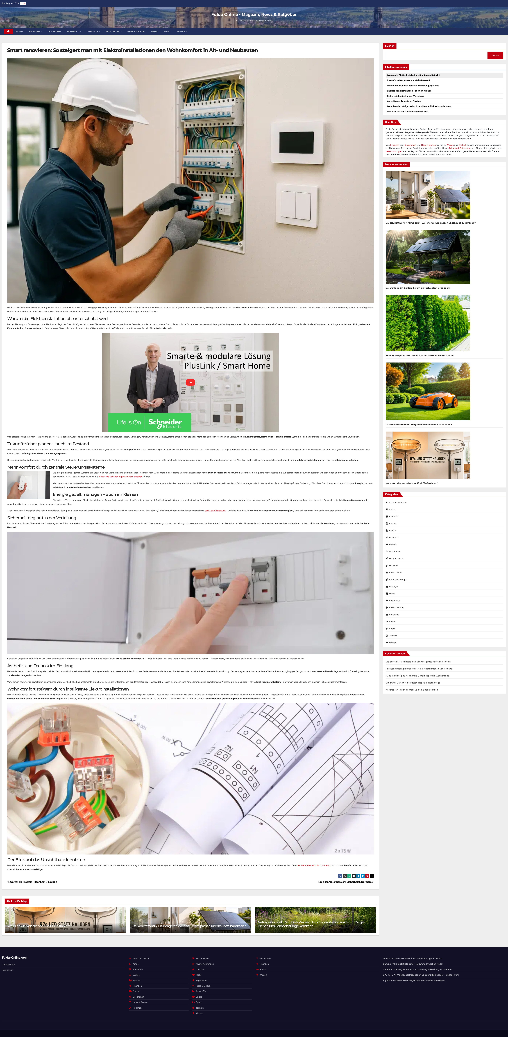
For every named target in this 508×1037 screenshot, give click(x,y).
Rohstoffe (394, 614)
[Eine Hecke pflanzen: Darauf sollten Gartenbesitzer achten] (428, 324)
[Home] (8, 31)
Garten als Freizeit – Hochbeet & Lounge (33, 881)
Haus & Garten (428, 145)
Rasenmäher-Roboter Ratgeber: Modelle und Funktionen (419, 424)
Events (392, 523)
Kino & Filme (395, 572)
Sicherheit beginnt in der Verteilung (405, 96)
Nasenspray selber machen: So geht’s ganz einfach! (412, 689)
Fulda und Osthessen (459, 148)
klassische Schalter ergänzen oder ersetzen (120, 476)
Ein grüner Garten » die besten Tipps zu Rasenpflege (413, 682)
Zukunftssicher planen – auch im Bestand (408, 80)
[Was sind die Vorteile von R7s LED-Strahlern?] (428, 456)
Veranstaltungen (394, 151)
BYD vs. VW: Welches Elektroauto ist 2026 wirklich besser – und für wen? (421, 975)
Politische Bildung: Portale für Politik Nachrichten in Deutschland (419, 668)
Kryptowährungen (398, 579)
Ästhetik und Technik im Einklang (404, 101)
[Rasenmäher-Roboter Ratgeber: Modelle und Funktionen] (428, 393)
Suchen (389, 45)
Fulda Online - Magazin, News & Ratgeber (254, 14)
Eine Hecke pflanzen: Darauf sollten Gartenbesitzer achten (420, 355)
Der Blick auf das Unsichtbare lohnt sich (407, 111)
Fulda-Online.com (15, 957)
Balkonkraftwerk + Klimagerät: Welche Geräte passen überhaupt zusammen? (431, 223)
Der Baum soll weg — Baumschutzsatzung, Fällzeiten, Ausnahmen (181, 926)
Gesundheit (54, 31)
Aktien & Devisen (398, 502)
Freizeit (393, 544)
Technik (462, 145)
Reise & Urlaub (136, 31)
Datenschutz (8, 964)
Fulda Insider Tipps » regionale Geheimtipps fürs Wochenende (417, 675)
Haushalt (73, 31)
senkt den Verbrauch (215, 510)
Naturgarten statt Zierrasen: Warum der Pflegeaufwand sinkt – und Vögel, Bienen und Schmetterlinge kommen (61, 924)
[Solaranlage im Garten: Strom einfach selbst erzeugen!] (428, 258)
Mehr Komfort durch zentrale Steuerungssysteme (413, 85)
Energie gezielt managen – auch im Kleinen (409, 90)
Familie (392, 530)
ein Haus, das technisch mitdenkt (314, 865)
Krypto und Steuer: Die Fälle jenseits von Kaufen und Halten (414, 980)
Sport (167, 31)
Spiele (154, 31)
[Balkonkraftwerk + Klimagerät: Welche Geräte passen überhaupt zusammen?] (428, 196)
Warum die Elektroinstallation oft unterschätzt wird (413, 75)
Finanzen (34, 31)
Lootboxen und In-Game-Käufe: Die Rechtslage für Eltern (412, 958)
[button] (372, 919)
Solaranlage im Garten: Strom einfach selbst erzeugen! (418, 288)
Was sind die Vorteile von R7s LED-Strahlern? (290, 926)
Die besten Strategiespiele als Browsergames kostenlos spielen (418, 661)
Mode (392, 593)
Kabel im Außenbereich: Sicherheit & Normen (344, 881)
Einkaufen (394, 516)
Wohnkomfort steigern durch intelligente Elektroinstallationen (419, 106)
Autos (19, 31)
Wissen (181, 31)
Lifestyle (93, 31)
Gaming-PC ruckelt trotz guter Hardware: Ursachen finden (413, 964)
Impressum (7, 970)
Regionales (113, 31)
